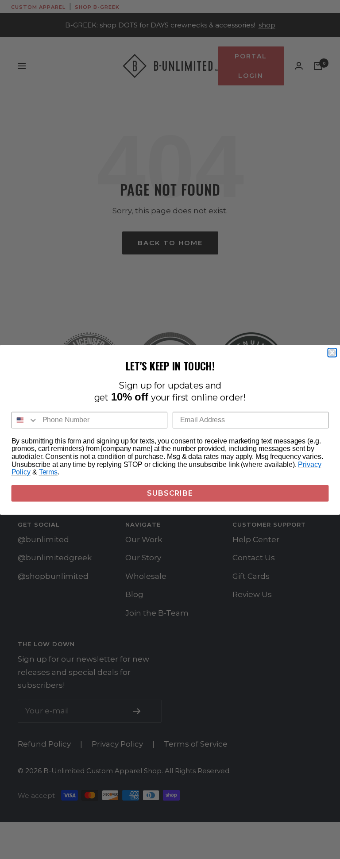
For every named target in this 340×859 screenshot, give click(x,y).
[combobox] (25, 420)
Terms (48, 472)
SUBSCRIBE (170, 493)
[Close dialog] (332, 352)
